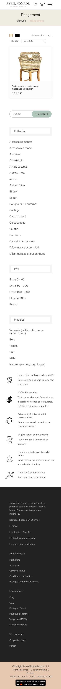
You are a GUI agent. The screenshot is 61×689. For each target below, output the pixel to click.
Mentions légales (18, 624)
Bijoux (13, 191)
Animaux (14, 154)
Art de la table (18, 166)
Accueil (21, 21)
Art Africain (16, 160)
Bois (12, 339)
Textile (13, 345)
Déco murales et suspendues (27, 253)
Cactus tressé (17, 216)
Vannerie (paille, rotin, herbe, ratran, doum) (26, 332)
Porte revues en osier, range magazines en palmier (25, 87)
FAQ (11, 597)
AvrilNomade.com (34, 666)
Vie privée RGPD (18, 619)
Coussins (15, 235)
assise (13, 179)
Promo (13, 304)
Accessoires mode (20, 148)
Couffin (13, 228)
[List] (17, 35)
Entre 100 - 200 (19, 292)
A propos (14, 565)
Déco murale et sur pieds (24, 247)
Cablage (14, 210)
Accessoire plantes (21, 141)
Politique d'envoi (17, 608)
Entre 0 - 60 (17, 279)
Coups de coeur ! (17, 640)
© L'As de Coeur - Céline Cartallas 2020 (30, 676)
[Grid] (11, 35)
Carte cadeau (17, 222)
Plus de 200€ (17, 298)
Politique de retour (18, 613)
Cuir (11, 352)
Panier (12, 645)
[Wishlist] (31, 69)
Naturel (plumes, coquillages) (27, 364)
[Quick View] (38, 69)
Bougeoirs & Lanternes (23, 204)
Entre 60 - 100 (18, 285)
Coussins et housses (22, 241)
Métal (12, 358)
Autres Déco (17, 172)
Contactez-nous (17, 570)
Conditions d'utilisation (20, 576)
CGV (11, 602)
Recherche (14, 559)
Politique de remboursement (24, 581)
